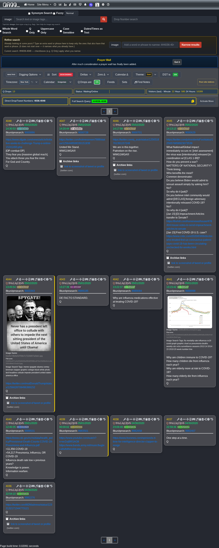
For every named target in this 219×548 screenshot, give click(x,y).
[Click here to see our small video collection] (74, 4)
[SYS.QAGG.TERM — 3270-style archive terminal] (80, 4)
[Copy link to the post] (44, 121)
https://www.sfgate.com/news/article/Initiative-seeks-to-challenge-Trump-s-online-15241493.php (29, 143)
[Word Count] (20, 121)
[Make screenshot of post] (39, 121)
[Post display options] (17, 121)
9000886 (30, 132)
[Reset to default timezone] (32, 82)
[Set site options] (103, 4)
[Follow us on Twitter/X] (97, 4)
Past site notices (206, 82)
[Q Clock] (55, 4)
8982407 (190, 430)
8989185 (83, 291)
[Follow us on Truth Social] (91, 4)
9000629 (190, 132)
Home (30, 4)
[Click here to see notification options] (85, 4)
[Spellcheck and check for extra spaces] (51, 121)
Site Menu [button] (43, 4)
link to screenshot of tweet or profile (84, 166)
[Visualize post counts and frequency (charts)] (60, 4)
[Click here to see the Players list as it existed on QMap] (65, 4)
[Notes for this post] (36, 121)
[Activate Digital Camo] (33, 121)
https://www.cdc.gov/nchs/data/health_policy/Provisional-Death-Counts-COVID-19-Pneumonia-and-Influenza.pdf (29, 442)
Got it (177, 62)
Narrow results (190, 44)
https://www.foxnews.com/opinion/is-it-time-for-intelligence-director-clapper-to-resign (135, 442)
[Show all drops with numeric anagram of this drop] (26, 121)
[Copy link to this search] (192, 101)
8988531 (30, 430)
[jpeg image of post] (29, 121)
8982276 (30, 497)
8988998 (190, 291)
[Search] (103, 19)
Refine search (12, 39)
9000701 (137, 132)
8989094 (137, 291)
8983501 (83, 430)
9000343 (30, 291)
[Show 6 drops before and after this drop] (23, 121)
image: (115, 44)
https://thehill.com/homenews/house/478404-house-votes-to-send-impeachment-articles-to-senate (189, 225)
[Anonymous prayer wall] (70, 4)
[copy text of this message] (41, 121)
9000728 (83, 132)
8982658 (137, 430)
